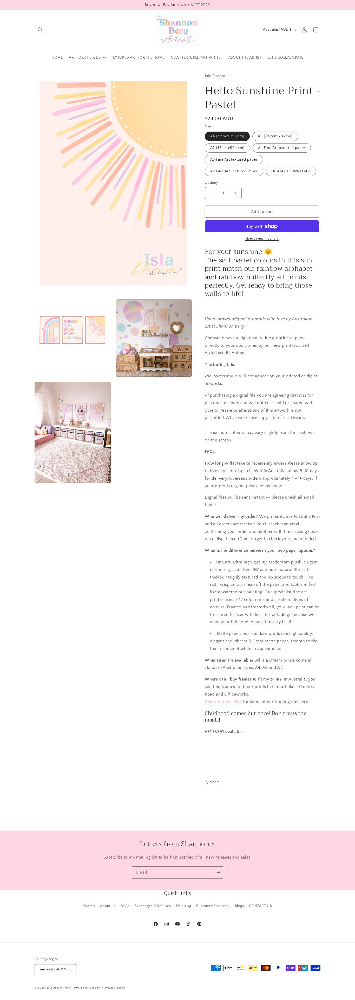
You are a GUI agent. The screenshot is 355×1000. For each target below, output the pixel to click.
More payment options (262, 238)
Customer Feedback (213, 906)
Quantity (211, 183)
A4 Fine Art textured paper (281, 148)
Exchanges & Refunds (152, 906)
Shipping (183, 906)
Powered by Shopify (86, 988)
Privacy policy (115, 987)
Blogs (239, 906)
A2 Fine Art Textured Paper (234, 171)
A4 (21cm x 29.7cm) (227, 136)
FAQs (124, 906)
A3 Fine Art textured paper (234, 160)
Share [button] (215, 782)
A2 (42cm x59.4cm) (227, 148)
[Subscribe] (218, 872)
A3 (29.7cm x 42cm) (275, 136)
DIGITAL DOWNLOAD (291, 171)
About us (107, 906)
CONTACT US (260, 906)
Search (89, 906)
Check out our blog (223, 701)
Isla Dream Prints (59, 988)
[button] (40, 30)
